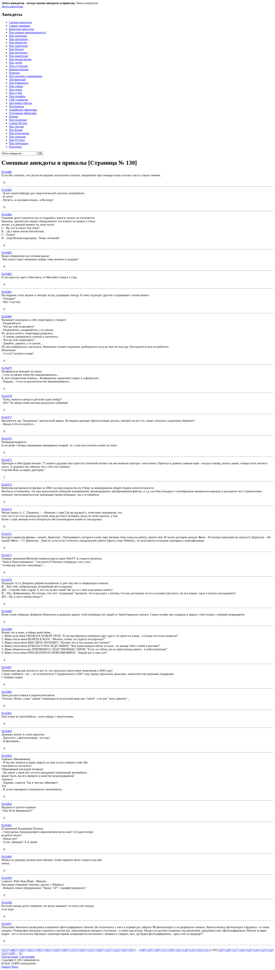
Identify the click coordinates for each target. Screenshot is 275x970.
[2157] (92, 950)
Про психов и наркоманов (25, 76)
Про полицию (18, 35)
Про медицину (18, 52)
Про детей (15, 62)
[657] (132, 950)
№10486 (6, 171)
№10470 (6, 579)
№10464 (6, 731)
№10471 (6, 555)
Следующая (26, 956)
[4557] (23, 950)
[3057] (66, 950)
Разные (13, 116)
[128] (228, 950)
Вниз (15, 966)
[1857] (100, 950)
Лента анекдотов (12, 6)
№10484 (6, 214)
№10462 (6, 803)
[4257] (31, 950)
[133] (192, 950)
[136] (171, 950)
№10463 (6, 755)
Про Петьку (16, 49)
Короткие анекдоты (21, 29)
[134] (185, 950)
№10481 (6, 291)
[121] (5, 953)
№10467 (6, 667)
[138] (157, 950)
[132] (199, 950)
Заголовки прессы (20, 103)
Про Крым (15, 129)
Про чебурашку (19, 143)
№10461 (6, 825)
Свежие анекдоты (20, 22)
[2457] (83, 950)
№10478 (6, 396)
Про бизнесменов (20, 59)
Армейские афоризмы (23, 109)
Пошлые (14, 72)
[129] (220, 950)
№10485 (6, 189)
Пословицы (16, 106)
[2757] (74, 950)
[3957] (40, 950)
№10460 (6, 856)
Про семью (16, 86)
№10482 (6, 273)
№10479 (6, 368)
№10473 (6, 509)
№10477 (6, 417)
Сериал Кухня (18, 123)
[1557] (109, 950)
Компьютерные (19, 69)
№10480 (6, 316)
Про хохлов (16, 126)
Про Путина (17, 140)
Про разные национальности (27, 32)
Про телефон (17, 96)
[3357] (57, 950)
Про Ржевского (18, 82)
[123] (263, 950)
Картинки (15, 146)
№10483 (6, 252)
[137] (164, 950)
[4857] (14, 950)
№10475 (6, 459)
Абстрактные (17, 79)
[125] (249, 950)
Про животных (18, 56)
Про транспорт (18, 45)
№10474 (6, 484)
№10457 (6, 923)
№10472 (6, 533)
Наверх (6, 966)
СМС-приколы (18, 99)
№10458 (6, 902)
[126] (242, 950)
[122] (270, 950)
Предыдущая (9, 956)
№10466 (6, 691)
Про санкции (17, 136)
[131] (206, 950)
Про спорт (15, 89)
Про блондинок (19, 133)
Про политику (18, 119)
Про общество (18, 42)
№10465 (6, 713)
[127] (235, 950)
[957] (125, 950)
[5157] (5, 950)
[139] (149, 950)
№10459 (6, 877)
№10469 (6, 611)
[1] (20, 953)
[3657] (49, 950)
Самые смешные (19, 25)
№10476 (6, 438)
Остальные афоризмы (23, 113)
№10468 (6, 629)
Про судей (15, 92)
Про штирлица (18, 39)
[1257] (117, 950)
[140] (142, 950)
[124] (256, 950)
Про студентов (18, 66)
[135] (178, 950)
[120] (12, 953)
